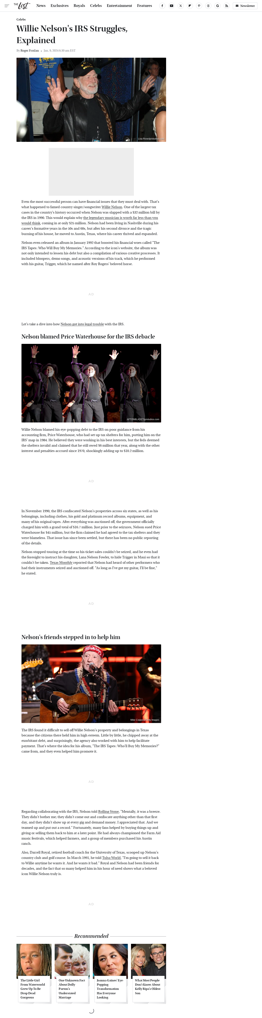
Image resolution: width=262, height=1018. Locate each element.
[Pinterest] (199, 6)
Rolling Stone (108, 812)
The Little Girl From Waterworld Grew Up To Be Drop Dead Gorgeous (33, 989)
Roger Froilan (30, 50)
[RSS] (227, 6)
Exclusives (60, 5)
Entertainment (119, 5)
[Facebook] (162, 6)
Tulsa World (111, 858)
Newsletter (247, 6)
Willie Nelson (112, 207)
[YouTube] (171, 6)
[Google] (217, 6)
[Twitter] (181, 6)
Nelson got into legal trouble (82, 324)
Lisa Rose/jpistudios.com (151, 139)
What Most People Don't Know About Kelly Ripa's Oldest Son (147, 987)
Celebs (96, 5)
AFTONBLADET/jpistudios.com (143, 419)
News (41, 5)
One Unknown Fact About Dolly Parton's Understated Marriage (72, 989)
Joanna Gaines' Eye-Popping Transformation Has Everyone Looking (110, 989)
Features (144, 5)
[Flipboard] (190, 6)
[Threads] (208, 6)
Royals (79, 5)
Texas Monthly (61, 563)
